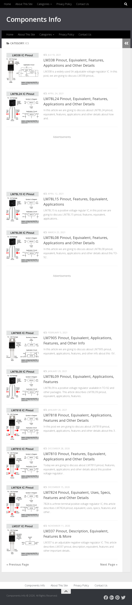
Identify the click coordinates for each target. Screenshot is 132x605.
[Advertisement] (62, 161)
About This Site (24, 4)
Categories (43, 4)
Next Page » (109, 564)
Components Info (33, 19)
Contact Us (82, 4)
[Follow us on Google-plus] (111, 597)
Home (7, 4)
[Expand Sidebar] (126, 43)
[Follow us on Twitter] (123, 597)
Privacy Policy (64, 4)
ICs (45, 54)
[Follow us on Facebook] (106, 597)
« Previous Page (17, 564)
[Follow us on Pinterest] (117, 597)
